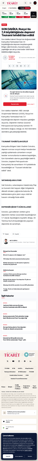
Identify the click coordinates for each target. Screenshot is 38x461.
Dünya (4, 24)
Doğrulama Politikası (26, 387)
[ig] (19, 361)
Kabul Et (8, 456)
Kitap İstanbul (29, 368)
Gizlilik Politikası (28, 450)
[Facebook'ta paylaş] (13, 66)
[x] (7, 361)
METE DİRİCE (13, 240)
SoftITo (20, 368)
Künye (3, 387)
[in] (30, 361)
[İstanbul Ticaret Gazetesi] (12, 3)
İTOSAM (31, 371)
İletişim (10, 387)
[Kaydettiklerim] (30, 3)
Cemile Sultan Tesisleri (16, 375)
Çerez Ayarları (19, 456)
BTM (13, 368)
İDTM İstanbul (22, 371)
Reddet (30, 456)
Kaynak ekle (15, 104)
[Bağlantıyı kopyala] (28, 66)
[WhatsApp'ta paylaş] (17, 66)
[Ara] (25, 3)
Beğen (7, 234)
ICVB (27, 375)
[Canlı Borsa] (35, 3)
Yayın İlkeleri (35, 387)
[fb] (24, 361)
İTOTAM (7, 368)
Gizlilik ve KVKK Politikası (17, 387)
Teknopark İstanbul (9, 371)
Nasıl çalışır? (31, 104)
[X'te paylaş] (9, 66)
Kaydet (17, 234)
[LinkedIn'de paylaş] (21, 66)
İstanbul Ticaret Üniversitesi (19, 378)
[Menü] (3, 3)
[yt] (13, 361)
